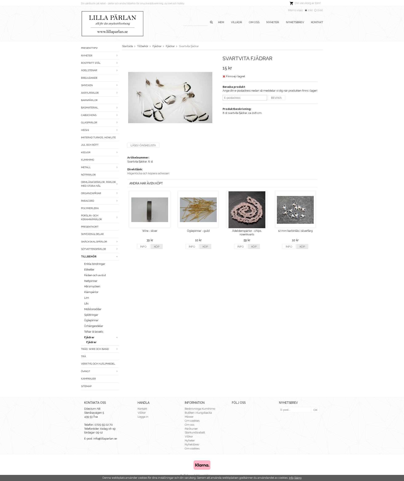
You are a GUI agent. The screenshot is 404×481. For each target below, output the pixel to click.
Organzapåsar (91, 193)
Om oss (254, 22)
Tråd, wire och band (95, 349)
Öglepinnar (91, 320)
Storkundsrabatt (195, 432)
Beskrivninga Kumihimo (200, 408)
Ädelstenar (89, 70)
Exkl (320, 10)
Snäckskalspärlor (94, 241)
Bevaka (276, 97)
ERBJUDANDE (89, 77)
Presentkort (89, 226)
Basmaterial (89, 107)
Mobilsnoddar (92, 309)
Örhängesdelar (93, 326)
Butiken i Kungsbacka (198, 412)
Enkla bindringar (94, 263)
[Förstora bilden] (170, 97)
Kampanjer (88, 378)
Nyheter (272, 22)
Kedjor (85, 152)
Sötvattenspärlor (93, 249)
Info (143, 246)
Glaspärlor (89, 122)
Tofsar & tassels (93, 331)
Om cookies (192, 420)
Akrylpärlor (90, 92)
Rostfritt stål (91, 62)
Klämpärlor (91, 292)
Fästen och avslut (95, 275)
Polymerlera (90, 208)
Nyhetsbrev (295, 22)
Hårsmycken (92, 286)
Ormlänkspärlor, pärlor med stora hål (98, 184)
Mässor (189, 416)
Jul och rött (89, 144)
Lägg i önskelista (143, 145)
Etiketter (89, 269)
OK (315, 410)
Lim (86, 297)
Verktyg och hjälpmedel (98, 363)
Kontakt (317, 22)
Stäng (298, 477)
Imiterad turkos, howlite (98, 137)
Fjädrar (89, 337)
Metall (86, 167)
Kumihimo (87, 159)
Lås (86, 303)
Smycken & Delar (92, 234)
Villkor (236, 22)
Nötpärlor (88, 174)
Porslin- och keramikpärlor (91, 217)
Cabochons (88, 115)
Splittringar (91, 314)
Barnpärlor (89, 100)
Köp (156, 246)
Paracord (87, 200)
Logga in (143, 416)
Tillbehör (88, 256)
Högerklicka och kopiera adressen (148, 173)
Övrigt (85, 371)
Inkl (310, 10)
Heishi (85, 130)
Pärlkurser (191, 428)
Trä (83, 356)
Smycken (87, 85)
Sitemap (86, 386)
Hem (221, 22)
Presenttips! (89, 48)
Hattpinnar (90, 280)
